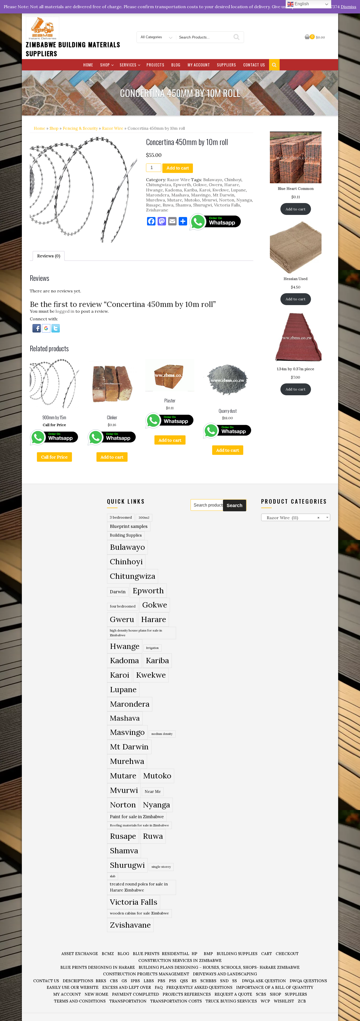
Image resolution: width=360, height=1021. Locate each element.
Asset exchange (79, 953)
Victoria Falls (227, 205)
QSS (184, 980)
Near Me (153, 791)
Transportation (128, 1001)
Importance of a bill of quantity (274, 987)
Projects (155, 65)
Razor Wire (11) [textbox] (292, 517)
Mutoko (192, 200)
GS (124, 980)
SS (234, 980)
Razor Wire (112, 128)
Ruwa (168, 205)
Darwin (118, 592)
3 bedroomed (121, 517)
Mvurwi (209, 200)
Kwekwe (220, 189)
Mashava (180, 195)
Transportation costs (176, 1001)
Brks (101, 980)
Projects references (187, 994)
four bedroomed (122, 606)
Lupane (238, 189)
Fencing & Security (80, 128)
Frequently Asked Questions (199, 987)
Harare (231, 184)
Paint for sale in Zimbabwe (137, 816)
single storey (161, 867)
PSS (172, 980)
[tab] (49, 256)
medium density (162, 734)
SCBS (261, 994)
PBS (161, 980)
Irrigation (152, 648)
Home (88, 65)
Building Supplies (126, 535)
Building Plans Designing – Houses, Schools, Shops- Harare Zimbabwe (219, 967)
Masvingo (201, 195)
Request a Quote (233, 994)
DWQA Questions (308, 980)
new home (96, 994)
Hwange (154, 189)
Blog (176, 65)
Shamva (183, 205)
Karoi (204, 189)
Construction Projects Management (146, 973)
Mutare (174, 200)
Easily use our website (73, 987)
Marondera (157, 195)
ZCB (302, 1001)
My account (199, 65)
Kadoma (173, 189)
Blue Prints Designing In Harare (97, 967)
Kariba (190, 189)
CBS (114, 980)
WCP (265, 1001)
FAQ (159, 987)
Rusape (153, 205)
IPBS (135, 980)
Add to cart (178, 168)
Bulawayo (212, 179)
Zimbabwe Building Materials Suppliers (73, 49)
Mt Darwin (223, 195)
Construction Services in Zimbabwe (180, 960)
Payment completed (135, 994)
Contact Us (254, 65)
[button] (37, 327)
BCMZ (108, 953)
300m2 (144, 517)
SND (224, 980)
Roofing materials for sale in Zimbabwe (139, 825)
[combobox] (295, 517)
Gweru (215, 184)
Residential (175, 953)
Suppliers (226, 65)
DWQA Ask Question (264, 980)
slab (112, 876)
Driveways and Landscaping (225, 973)
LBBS (149, 980)
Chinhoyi (232, 179)
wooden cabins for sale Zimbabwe (139, 913)
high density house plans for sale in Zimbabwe (136, 632)
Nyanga (244, 200)
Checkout (287, 953)
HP (194, 953)
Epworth (182, 184)
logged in (65, 311)
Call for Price (54, 457)
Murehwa (155, 200)
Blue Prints (146, 953)
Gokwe (200, 184)
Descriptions (78, 980)
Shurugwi (202, 205)
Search (234, 505)
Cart (266, 953)
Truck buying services (231, 1001)
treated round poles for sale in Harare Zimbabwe (139, 887)
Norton (226, 200)
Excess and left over (126, 987)
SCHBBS (208, 980)
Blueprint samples (129, 526)
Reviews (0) (48, 255)
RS (194, 980)
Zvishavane (157, 210)
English (301, 4)
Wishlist (284, 1001)
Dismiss (348, 6)
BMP (208, 953)
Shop (105, 65)
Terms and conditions (80, 1001)
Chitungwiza (158, 184)
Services (128, 65)
